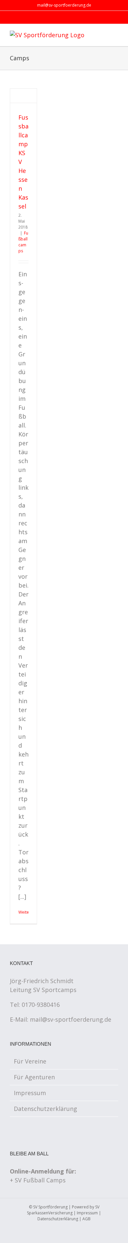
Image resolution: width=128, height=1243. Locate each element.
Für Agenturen (34, 1077)
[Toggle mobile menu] (115, 35)
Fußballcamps (23, 242)
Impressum (30, 1093)
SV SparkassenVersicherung (63, 1210)
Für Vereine (30, 1061)
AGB (86, 1219)
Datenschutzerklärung (45, 1109)
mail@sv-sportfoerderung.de (64, 5)
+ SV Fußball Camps (38, 1180)
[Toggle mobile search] (103, 35)
